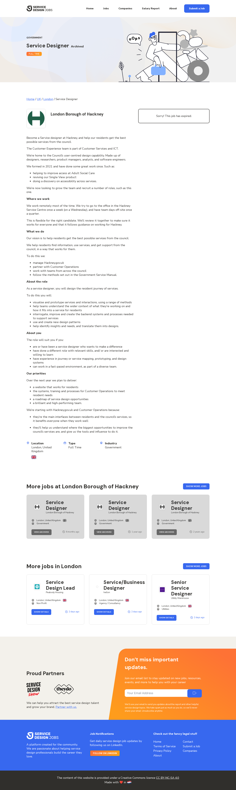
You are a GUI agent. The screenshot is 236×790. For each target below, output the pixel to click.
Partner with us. (66, 707)
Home (90, 8)
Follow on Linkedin (105, 753)
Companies (125, 8)
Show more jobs (198, 487)
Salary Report (151, 8)
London (48, 99)
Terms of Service (164, 746)
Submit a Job (197, 8)
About (173, 8)
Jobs (106, 8)
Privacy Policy (162, 751)
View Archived (43, 532)
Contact (188, 742)
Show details (42, 612)
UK (39, 99)
